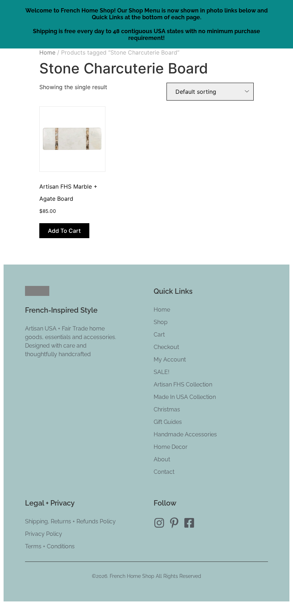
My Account (170, 359)
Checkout (166, 347)
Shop (161, 322)
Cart (159, 334)
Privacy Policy (43, 533)
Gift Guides (168, 422)
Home (47, 52)
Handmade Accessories (185, 434)
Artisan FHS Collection (183, 384)
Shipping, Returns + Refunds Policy (70, 521)
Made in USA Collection (185, 397)
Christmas (167, 409)
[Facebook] (189, 522)
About (162, 459)
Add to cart (64, 230)
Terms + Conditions (50, 546)
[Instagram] (159, 522)
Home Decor (171, 447)
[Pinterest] (174, 522)
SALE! (161, 372)
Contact (164, 471)
